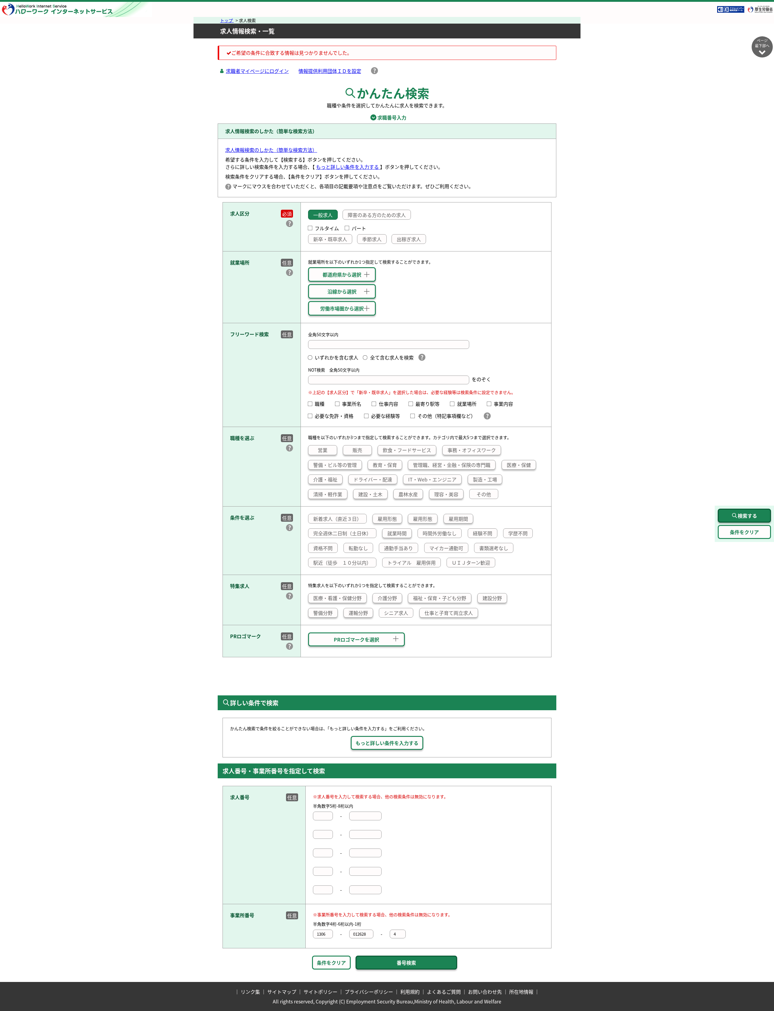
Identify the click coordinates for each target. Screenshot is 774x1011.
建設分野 (492, 598)
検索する (747, 515)
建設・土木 (370, 494)
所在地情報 (521, 991)
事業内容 (506, 403)
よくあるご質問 (444, 991)
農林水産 (408, 494)
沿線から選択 (341, 291)
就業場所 (469, 403)
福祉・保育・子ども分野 (439, 598)
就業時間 (397, 533)
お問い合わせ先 (485, 991)
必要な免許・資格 (336, 415)
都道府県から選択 (342, 274)
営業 (322, 450)
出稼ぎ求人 (409, 239)
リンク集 (250, 991)
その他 (483, 494)
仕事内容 (391, 403)
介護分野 (387, 598)
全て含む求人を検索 (391, 357)
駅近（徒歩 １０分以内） (342, 562)
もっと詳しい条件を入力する (348, 166)
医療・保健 (519, 464)
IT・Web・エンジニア (432, 479)
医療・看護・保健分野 (337, 598)
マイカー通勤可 (446, 548)
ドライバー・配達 (372, 479)
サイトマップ (281, 991)
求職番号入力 (387, 117)
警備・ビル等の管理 (335, 464)
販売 (357, 450)
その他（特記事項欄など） (448, 415)
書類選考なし (493, 548)
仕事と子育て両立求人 (448, 612)
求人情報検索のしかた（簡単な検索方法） (271, 149)
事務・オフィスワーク (471, 450)
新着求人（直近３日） (337, 518)
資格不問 (323, 548)
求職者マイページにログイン (257, 70)
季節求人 (372, 239)
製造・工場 (485, 479)
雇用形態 (387, 518)
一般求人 (323, 214)
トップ (227, 20)
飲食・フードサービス (407, 450)
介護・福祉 (325, 479)
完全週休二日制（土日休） (342, 533)
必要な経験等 (388, 415)
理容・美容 (446, 494)
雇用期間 (458, 518)
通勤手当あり (398, 548)
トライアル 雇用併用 (411, 562)
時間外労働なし (440, 533)
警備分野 (323, 612)
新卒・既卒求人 (330, 239)
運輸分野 (358, 612)
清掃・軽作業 (327, 494)
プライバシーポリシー (369, 991)
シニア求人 (396, 612)
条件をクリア (331, 962)
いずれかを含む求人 (336, 357)
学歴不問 (518, 533)
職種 (322, 403)
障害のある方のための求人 (377, 214)
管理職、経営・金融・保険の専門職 (451, 464)
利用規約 (410, 991)
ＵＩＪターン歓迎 (471, 562)
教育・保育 (385, 464)
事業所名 (354, 403)
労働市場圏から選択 (342, 308)
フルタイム (327, 228)
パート (359, 228)
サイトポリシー (320, 991)
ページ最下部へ (762, 43)
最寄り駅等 (429, 403)
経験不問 (482, 533)
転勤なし (358, 548)
